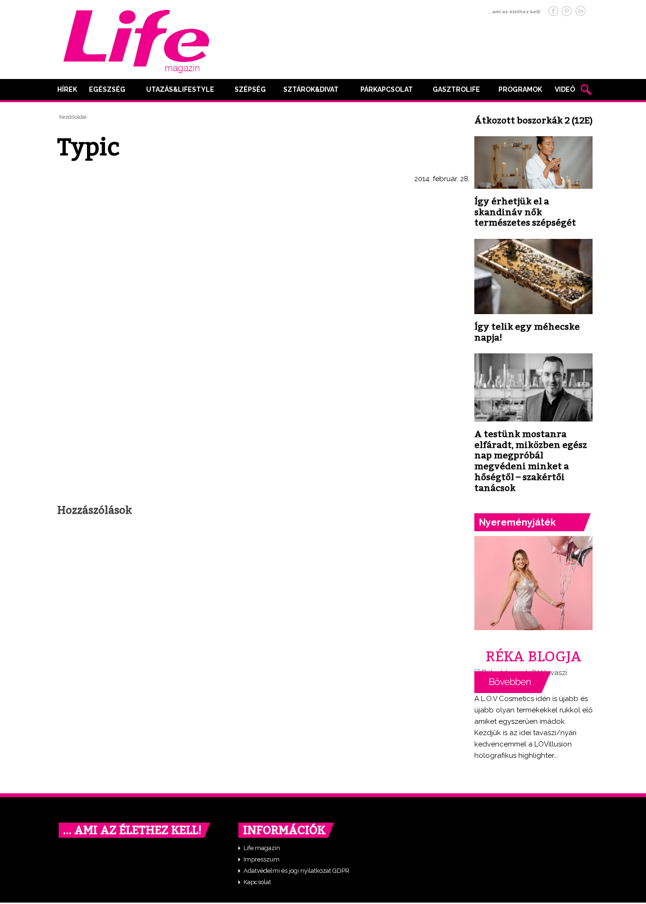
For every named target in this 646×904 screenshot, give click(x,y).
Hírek (67, 89)
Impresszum (261, 859)
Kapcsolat (257, 882)
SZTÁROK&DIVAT (311, 89)
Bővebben (512, 682)
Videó (565, 89)
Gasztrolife (456, 89)
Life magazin (262, 847)
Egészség (107, 89)
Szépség (250, 89)
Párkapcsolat (386, 89)
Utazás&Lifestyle (180, 89)
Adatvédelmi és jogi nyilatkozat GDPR (296, 870)
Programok (520, 89)
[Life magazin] (136, 40)
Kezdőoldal (73, 117)
